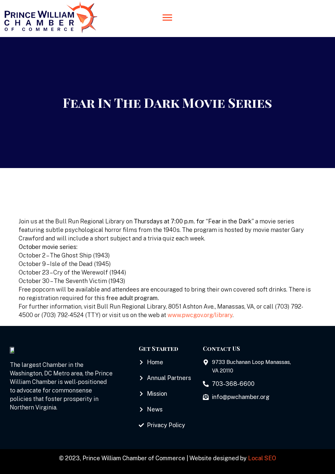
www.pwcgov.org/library (200, 315)
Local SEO (262, 458)
